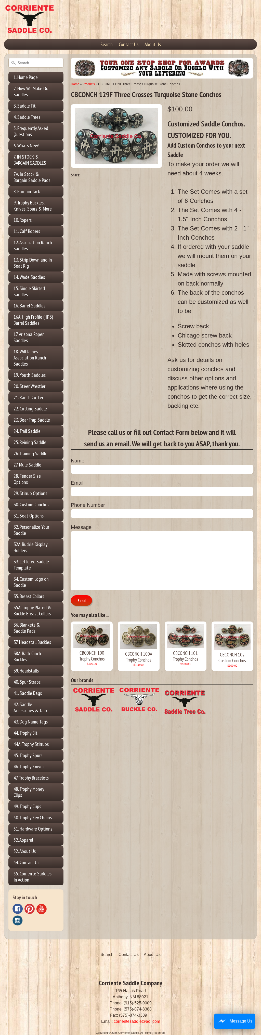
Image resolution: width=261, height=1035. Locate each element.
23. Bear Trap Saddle (32, 420)
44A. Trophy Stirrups (31, 744)
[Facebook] (17, 909)
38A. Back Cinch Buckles (27, 656)
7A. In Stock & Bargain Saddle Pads (32, 177)
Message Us (241, 1021)
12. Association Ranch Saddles (33, 245)
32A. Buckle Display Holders (31, 547)
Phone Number (88, 505)
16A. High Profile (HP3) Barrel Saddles (33, 320)
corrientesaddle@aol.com (137, 1021)
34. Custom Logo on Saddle (31, 582)
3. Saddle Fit (25, 105)
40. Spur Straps (27, 682)
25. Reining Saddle (30, 442)
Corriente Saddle (128, 1032)
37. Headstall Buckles (32, 642)
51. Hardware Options (33, 828)
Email (77, 483)
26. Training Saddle (30, 453)
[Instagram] (17, 920)
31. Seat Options (29, 515)
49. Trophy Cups (27, 806)
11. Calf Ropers (27, 231)
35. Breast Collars (29, 596)
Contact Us (128, 44)
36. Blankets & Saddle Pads (27, 628)
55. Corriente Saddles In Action (32, 876)
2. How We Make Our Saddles (32, 91)
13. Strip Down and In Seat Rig (33, 262)
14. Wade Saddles (29, 277)
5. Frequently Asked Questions (31, 131)
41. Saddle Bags (28, 693)
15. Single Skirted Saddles (29, 291)
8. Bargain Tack (27, 191)
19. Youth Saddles (30, 375)
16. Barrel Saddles (29, 305)
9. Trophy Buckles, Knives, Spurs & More (33, 205)
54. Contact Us (26, 862)
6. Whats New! (26, 145)
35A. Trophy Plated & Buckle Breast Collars (32, 610)
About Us (153, 44)
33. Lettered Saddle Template (31, 564)
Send (81, 600)
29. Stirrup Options (30, 493)
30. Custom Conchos (31, 504)
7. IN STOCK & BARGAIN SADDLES (30, 159)
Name (77, 460)
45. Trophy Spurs (28, 755)
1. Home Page (26, 77)
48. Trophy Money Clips (29, 792)
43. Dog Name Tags (31, 721)
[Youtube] (41, 909)
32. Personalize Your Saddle (31, 530)
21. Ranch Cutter (28, 397)
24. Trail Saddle (27, 431)
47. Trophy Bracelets (31, 777)
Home (75, 84)
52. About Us (25, 851)
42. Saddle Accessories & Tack (30, 707)
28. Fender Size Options (27, 479)
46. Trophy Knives (29, 766)
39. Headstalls (26, 670)
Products (89, 84)
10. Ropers (23, 220)
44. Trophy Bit (25, 733)
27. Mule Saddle (27, 464)
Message (81, 527)
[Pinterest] (29, 909)
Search (106, 44)
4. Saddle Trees (27, 117)
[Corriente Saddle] (29, 28)
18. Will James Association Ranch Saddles (30, 357)
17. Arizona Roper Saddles (29, 337)
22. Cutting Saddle (30, 408)
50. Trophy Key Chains (33, 817)
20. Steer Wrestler (29, 386)
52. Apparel (23, 840)
